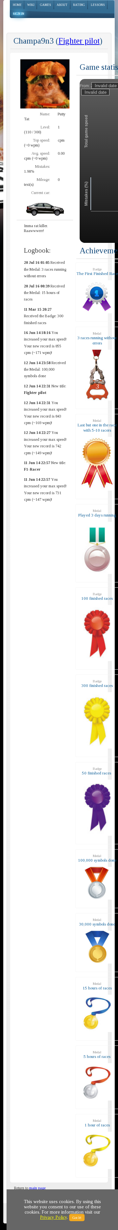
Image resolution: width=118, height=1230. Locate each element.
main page (37, 1188)
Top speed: (41, 140)
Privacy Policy (53, 1217)
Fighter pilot (79, 40)
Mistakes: (42, 166)
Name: (45, 114)
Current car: (40, 192)
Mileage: (43, 179)
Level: (45, 127)
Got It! (76, 1218)
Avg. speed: (40, 153)
